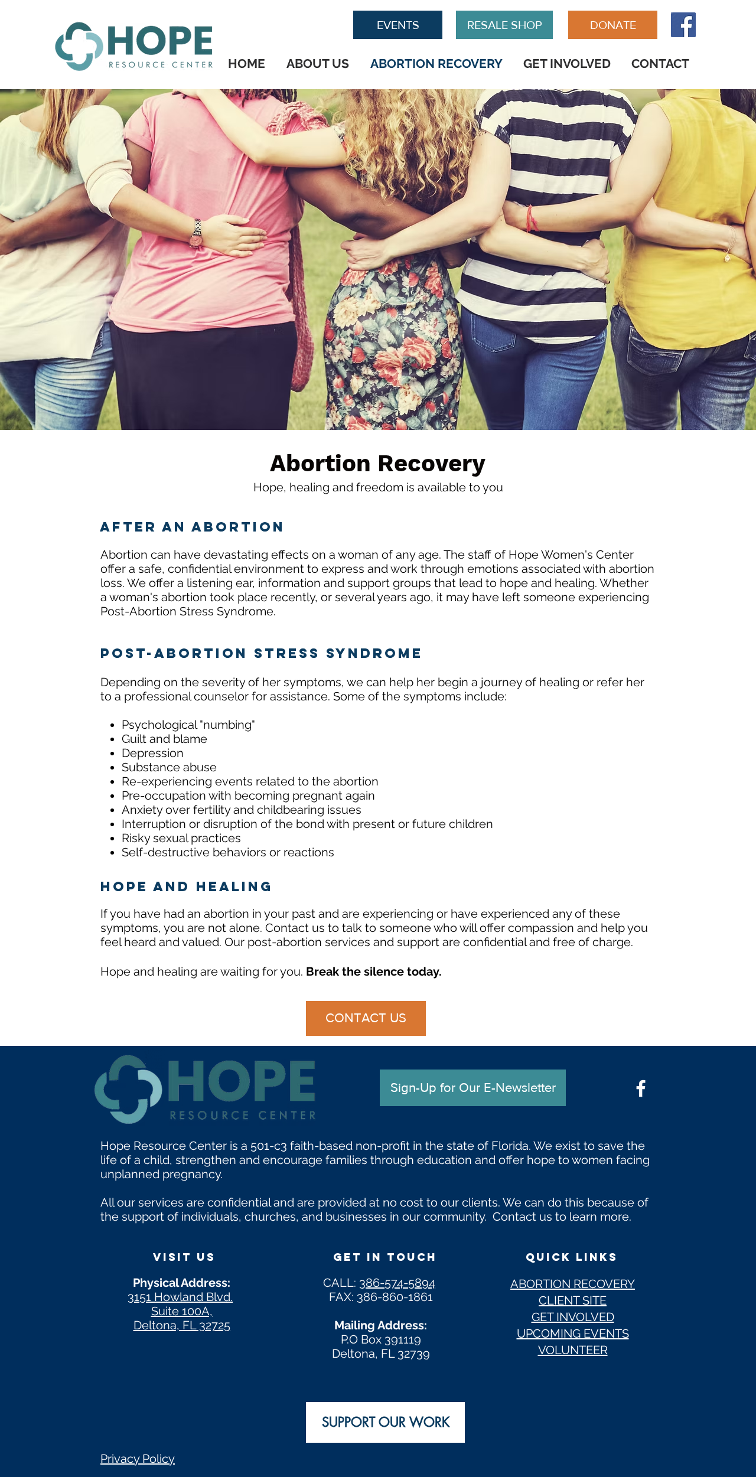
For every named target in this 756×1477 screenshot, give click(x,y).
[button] (473, 1088)
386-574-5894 (397, 1283)
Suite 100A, (182, 1311)
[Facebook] (683, 24)
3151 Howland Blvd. (180, 1297)
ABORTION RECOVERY (572, 1284)
